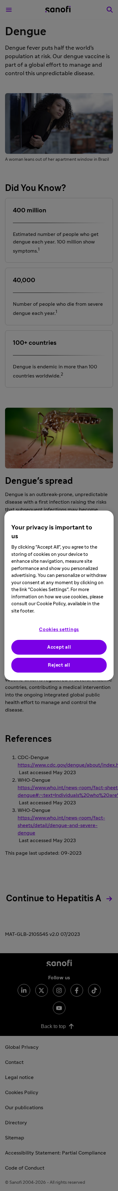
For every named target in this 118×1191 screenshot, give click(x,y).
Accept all (59, 647)
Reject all (59, 665)
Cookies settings (59, 629)
